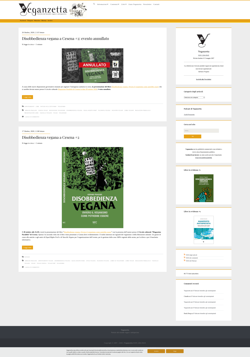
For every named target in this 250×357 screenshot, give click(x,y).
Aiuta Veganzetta (134, 4)
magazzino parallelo (142, 110)
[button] (94, 4)
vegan (55, 113)
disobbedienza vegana (74, 110)
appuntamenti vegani (45, 260)
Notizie (27, 257)
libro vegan (129, 260)
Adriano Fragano (31, 110)
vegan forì (51, 263)
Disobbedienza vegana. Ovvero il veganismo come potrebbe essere (87, 232)
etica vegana (91, 260)
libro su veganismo (117, 260)
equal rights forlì (90, 110)
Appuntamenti (29, 106)
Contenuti (114, 4)
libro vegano (129, 110)
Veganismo (61, 106)
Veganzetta (187, 290)
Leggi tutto (28, 97)
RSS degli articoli (191, 255)
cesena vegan (43, 110)
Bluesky (44, 20)
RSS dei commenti (192, 258)
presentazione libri (31, 113)
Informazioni (102, 4)
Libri (123, 4)
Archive (50, 20)
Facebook (23, 20)
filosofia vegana (104, 110)
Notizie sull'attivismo (48, 106)
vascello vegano (46, 113)
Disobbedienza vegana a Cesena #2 (50, 137)
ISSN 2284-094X (203, 55)
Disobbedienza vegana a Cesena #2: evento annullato (65, 38)
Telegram (30, 20)
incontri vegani (117, 110)
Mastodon (37, 20)
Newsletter (147, 4)
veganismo (63, 113)
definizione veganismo (57, 110)
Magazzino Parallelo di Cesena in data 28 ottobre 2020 (77, 89)
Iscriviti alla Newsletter (203, 79)
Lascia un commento (32, 116)
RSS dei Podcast (191, 261)
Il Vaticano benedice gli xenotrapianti (204, 290)
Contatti (156, 4)
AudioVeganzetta (189, 114)
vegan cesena (41, 263)
